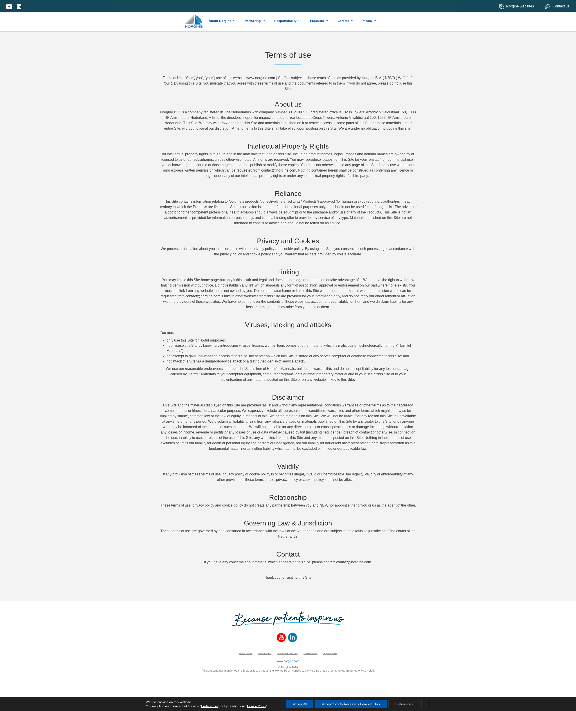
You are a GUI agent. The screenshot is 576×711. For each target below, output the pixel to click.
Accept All (300, 704)
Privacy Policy (265, 653)
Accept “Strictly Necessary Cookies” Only (351, 704)
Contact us (561, 6)
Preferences (209, 706)
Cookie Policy (310, 653)
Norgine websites (520, 6)
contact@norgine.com (278, 170)
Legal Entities (330, 653)
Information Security (287, 653)
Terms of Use (245, 653)
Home (194, 19)
